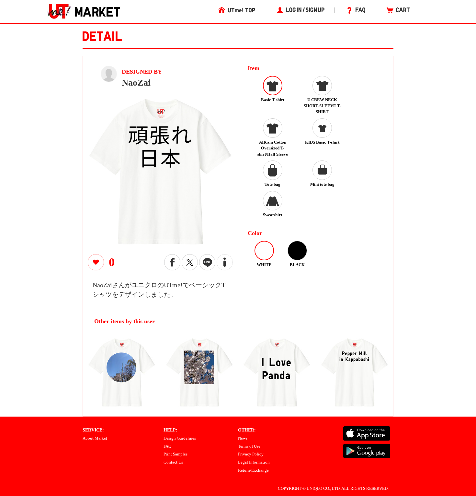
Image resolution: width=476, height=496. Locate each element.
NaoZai (136, 82)
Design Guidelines (180, 438)
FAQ (167, 446)
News (242, 438)
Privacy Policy (251, 454)
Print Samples (175, 454)
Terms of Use (249, 446)
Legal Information (254, 462)
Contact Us (173, 462)
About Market (95, 438)
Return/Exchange (253, 470)
